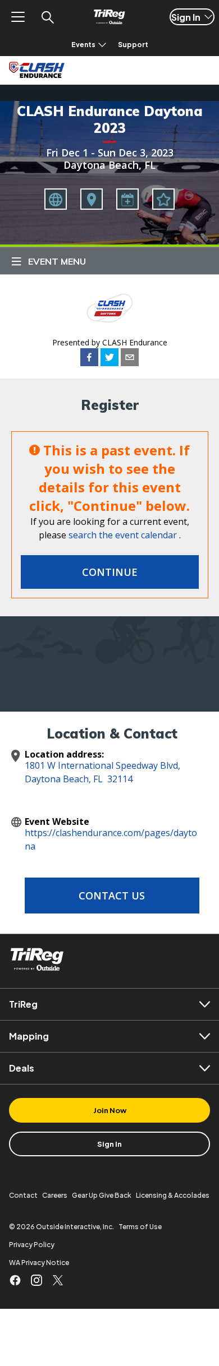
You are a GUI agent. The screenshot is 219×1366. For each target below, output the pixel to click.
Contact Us (112, 895)
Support (133, 44)
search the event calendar (123, 535)
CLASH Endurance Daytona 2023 (110, 119)
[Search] (47, 17)
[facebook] (89, 359)
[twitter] (109, 359)
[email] (130, 359)
